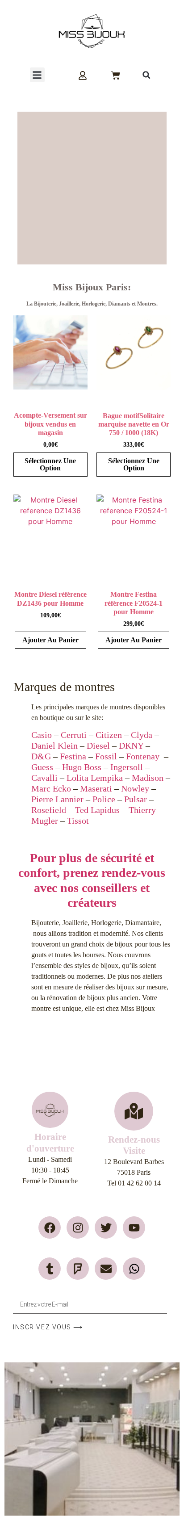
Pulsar (135, 799)
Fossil (106, 756)
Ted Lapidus (97, 810)
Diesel (98, 745)
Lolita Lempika (95, 778)
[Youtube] (134, 1227)
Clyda (141, 735)
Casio (41, 735)
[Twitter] (106, 1227)
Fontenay (142, 756)
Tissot (78, 820)
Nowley (135, 788)
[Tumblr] (49, 1268)
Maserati (96, 788)
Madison (147, 778)
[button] (37, 74)
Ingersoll (126, 767)
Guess (42, 767)
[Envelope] (106, 1268)
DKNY (131, 745)
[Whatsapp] (134, 1268)
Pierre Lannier (57, 799)
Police (103, 799)
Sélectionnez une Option (50, 464)
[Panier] (115, 75)
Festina (73, 756)
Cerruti (74, 735)
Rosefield (48, 810)
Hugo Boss (81, 767)
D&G (41, 756)
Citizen (109, 735)
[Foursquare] (78, 1268)
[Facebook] (49, 1227)
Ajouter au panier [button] (50, 640)
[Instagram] (78, 1227)
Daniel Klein (54, 745)
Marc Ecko (51, 788)
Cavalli (44, 778)
